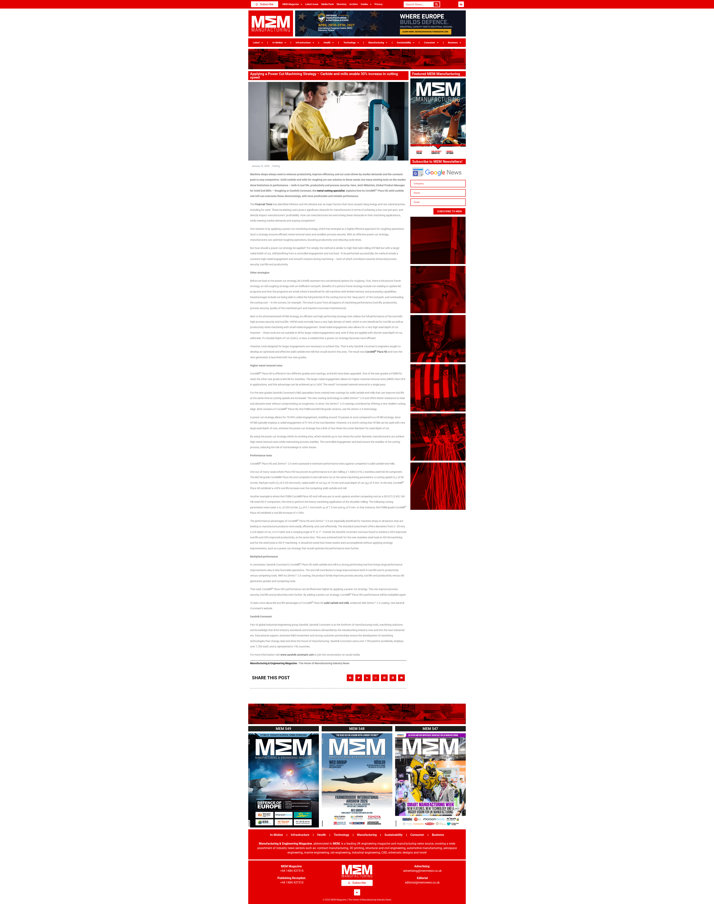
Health (327, 42)
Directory (341, 4)
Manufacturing (376, 42)
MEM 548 (357, 729)
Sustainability (404, 42)
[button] (350, 677)
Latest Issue (311, 4)
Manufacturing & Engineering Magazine (273, 663)
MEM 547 (430, 729)
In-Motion (277, 42)
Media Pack (327, 4)
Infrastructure (303, 42)
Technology (349, 42)
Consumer (429, 42)
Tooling (276, 166)
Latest (256, 42)
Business (453, 42)
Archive (353, 4)
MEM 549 (283, 729)
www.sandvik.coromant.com (297, 654)
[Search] (437, 4)
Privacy (378, 4)
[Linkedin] (461, 4)
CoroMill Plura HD (376, 351)
